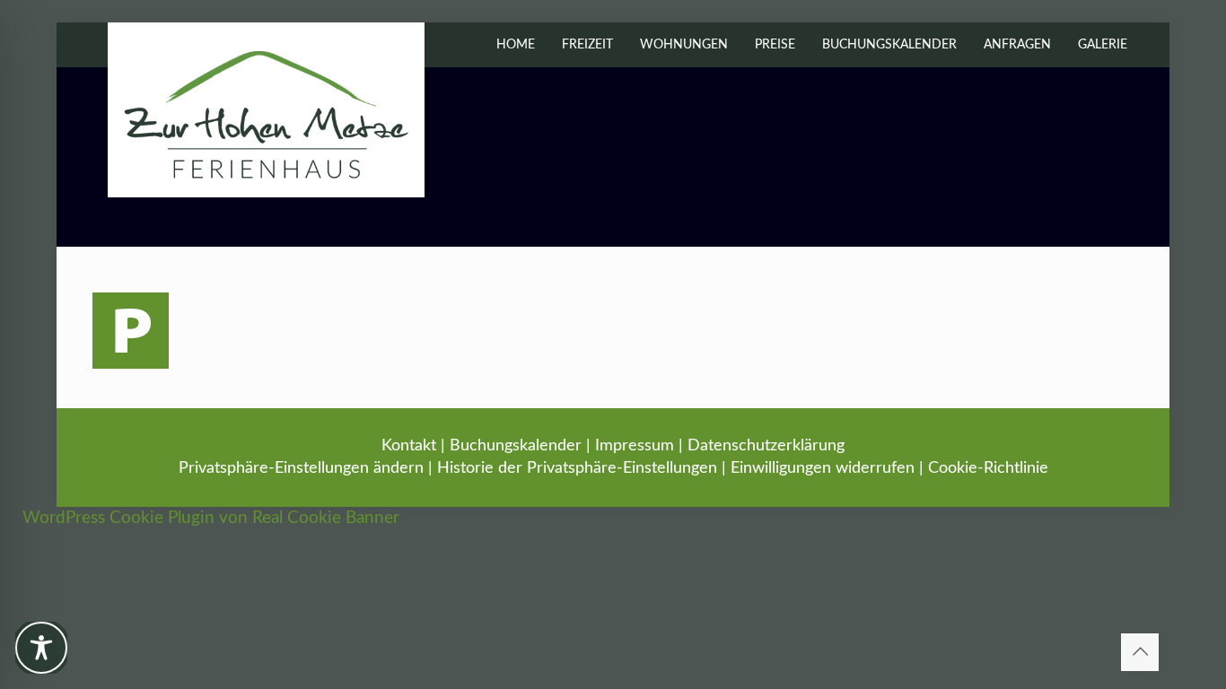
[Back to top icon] (1140, 652)
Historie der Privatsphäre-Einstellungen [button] (577, 468)
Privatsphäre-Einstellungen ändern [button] (301, 468)
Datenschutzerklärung (766, 446)
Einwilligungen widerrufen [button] (823, 468)
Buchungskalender (516, 446)
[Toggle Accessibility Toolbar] (41, 648)
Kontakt (408, 446)
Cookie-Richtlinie (988, 468)
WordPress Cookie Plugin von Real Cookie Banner (210, 518)
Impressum (634, 446)
